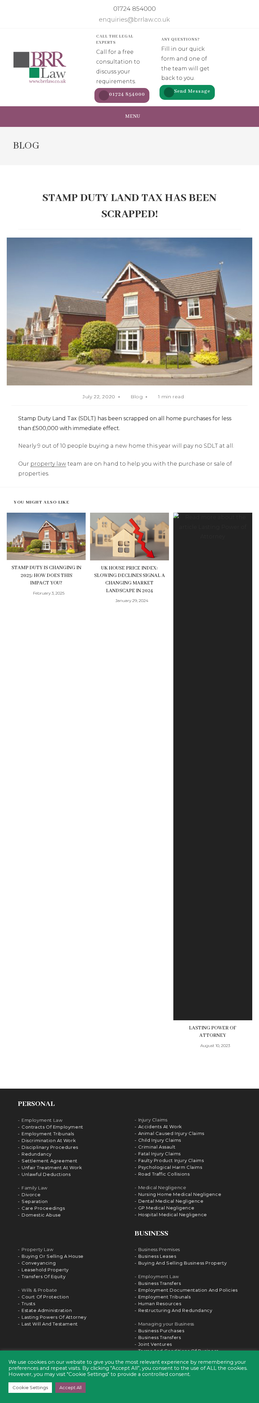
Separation (35, 1201)
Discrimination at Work (49, 1140)
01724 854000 (134, 9)
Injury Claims (153, 1119)
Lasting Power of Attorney (212, 1032)
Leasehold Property (45, 1269)
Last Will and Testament (50, 1324)
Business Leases (157, 1256)
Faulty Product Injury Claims (171, 1160)
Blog (137, 397)
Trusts (28, 1303)
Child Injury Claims (159, 1140)
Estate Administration (47, 1310)
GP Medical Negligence (166, 1207)
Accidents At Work (160, 1126)
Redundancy (37, 1154)
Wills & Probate (39, 1290)
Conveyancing (39, 1263)
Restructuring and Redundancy (175, 1310)
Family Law (35, 1187)
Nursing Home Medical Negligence (180, 1194)
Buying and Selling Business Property (182, 1263)
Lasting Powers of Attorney (54, 1317)
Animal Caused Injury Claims (171, 1133)
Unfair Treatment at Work (52, 1167)
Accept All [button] (70, 1387)
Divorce (31, 1194)
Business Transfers (159, 1283)
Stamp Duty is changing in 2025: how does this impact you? (46, 575)
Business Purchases (161, 1330)
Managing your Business (166, 1324)
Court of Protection (45, 1296)
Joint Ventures (155, 1344)
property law (48, 464)
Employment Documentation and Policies (188, 1290)
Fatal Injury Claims (159, 1153)
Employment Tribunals (48, 1133)
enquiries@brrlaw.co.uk (133, 19)
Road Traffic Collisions (164, 1174)
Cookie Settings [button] (30, 1387)
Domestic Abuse (41, 1215)
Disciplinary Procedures (50, 1147)
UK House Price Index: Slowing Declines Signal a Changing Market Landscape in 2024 (129, 579)
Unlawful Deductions (46, 1174)
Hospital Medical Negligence (172, 1214)
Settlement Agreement (50, 1160)
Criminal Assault (157, 1147)
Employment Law (42, 1120)
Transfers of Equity (43, 1276)
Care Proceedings (43, 1208)
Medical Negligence (162, 1187)
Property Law (37, 1249)
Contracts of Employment (52, 1127)
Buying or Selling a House (53, 1256)
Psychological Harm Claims (170, 1167)
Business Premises (159, 1249)
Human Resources (159, 1303)
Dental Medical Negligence (171, 1201)
